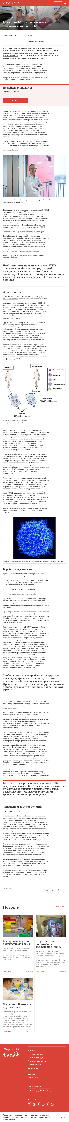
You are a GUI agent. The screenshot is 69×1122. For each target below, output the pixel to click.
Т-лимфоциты (27, 225)
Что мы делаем (35, 1054)
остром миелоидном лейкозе (35, 508)
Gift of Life (32, 1078)
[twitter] (58, 890)
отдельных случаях (18, 753)
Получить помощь (37, 1061)
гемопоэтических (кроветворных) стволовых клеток (26, 114)
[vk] (46, 890)
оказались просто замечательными (27, 480)
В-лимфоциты (26, 434)
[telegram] (63, 890)
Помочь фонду (35, 1058)
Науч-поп (7, 971)
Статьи (16, 17)
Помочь (15, 100)
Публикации (7, 17)
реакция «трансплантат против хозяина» (29, 143)
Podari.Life (32, 1074)
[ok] (52, 890)
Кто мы (31, 1051)
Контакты (33, 1068)
